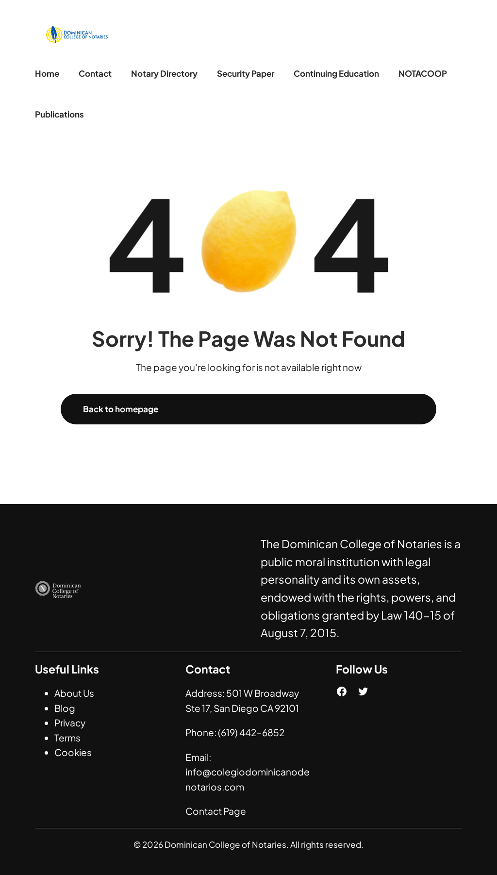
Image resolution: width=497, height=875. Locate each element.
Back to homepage (120, 409)
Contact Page (215, 811)
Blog (64, 708)
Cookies (73, 752)
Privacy (69, 722)
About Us (74, 693)
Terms (67, 737)
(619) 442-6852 (251, 732)
